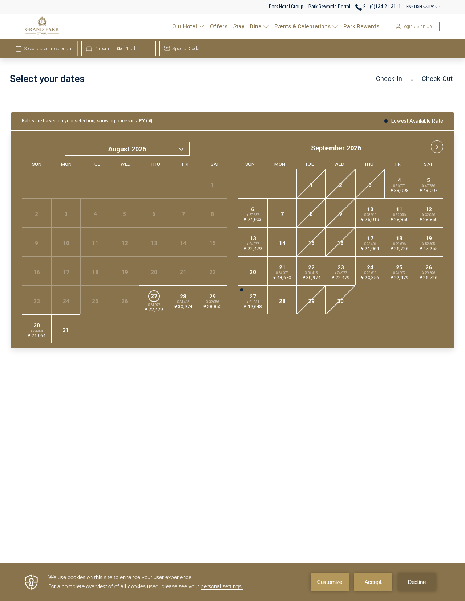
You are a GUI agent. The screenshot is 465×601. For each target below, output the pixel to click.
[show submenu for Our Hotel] (201, 26)
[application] (232, 582)
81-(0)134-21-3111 (381, 6)
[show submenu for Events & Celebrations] (335, 26)
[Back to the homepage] (42, 26)
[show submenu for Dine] (266, 26)
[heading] (157, 81)
